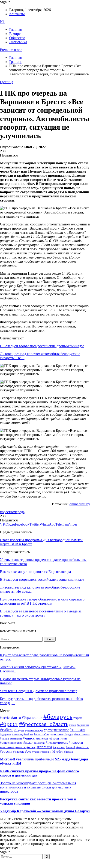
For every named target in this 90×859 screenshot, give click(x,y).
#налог (28, 742)
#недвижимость (57, 742)
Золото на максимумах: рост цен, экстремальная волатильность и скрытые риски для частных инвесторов (38, 787)
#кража (58, 734)
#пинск (20, 747)
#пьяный (70, 747)
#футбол (57, 751)
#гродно (19, 730)
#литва (4, 738)
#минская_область (48, 738)
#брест (5, 512)
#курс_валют (82, 734)
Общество (17, 38)
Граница (6, 82)
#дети (48, 730)
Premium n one (11, 50)
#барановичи (32, 718)
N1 (2, 22)
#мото (63, 738)
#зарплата (77, 730)
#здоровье (5, 734)
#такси (35, 752)
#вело (72, 725)
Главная (15, 29)
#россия (6, 751)
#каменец (17, 734)
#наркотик (39, 743)
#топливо (45, 751)
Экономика (18, 42)
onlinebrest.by (79, 504)
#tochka (5, 718)
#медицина (16, 738)
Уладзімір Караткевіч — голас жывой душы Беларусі (45, 811)
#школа (68, 751)
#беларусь (57, 716)
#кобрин (28, 734)
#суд (28, 751)
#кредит (68, 734)
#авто (16, 717)
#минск (29, 738)
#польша (44, 747)
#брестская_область (43, 724)
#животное (61, 730)
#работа (82, 747)
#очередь (17, 512)
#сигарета (18, 751)
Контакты (17, 14)
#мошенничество (11, 742)
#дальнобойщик (34, 730)
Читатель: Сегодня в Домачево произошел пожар (38, 691)
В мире (15, 34)
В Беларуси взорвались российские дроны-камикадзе (42, 346)
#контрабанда (43, 734)
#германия (83, 725)
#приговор (59, 747)
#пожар (31, 747)
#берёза (77, 718)
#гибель (6, 730)
